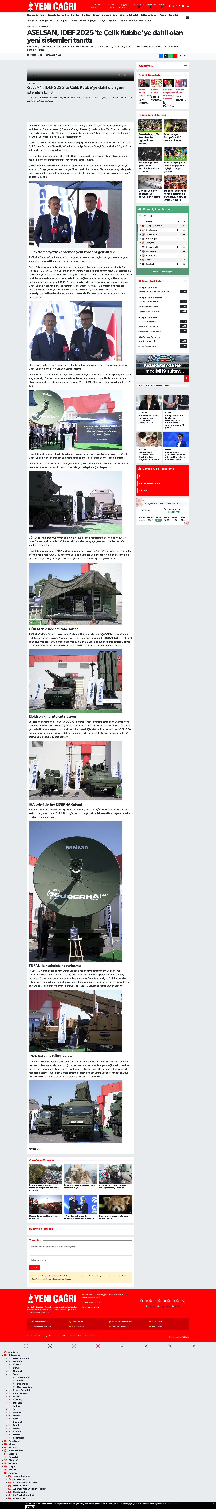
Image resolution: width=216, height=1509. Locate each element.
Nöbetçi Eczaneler (39, 1322)
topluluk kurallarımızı (52, 1276)
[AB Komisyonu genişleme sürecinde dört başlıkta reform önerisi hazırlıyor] (176, 439)
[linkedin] (194, 1346)
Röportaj (173, 15)
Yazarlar (12, 1447)
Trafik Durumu (157, 1322)
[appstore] (150, 1306)
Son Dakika (145, 20)
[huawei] (175, 1306)
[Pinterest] (151, 1301)
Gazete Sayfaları (36, 15)
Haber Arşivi (157, 1327)
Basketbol (22, 1384)
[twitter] (50, 1346)
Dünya (96, 15)
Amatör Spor (23, 1377)
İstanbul (122, 20)
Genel (83, 20)
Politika (86, 15)
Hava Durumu (78, 1322)
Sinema (133, 20)
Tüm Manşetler (78, 1327)
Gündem (75, 15)
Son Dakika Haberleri (120, 1327)
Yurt (52, 20)
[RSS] (183, 1301)
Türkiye (44, 20)
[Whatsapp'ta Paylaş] (170, 56)
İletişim (12, 1470)
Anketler (13, 1463)
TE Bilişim (185, 1337)
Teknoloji (45, 26)
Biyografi (93, 20)
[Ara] (188, 6)
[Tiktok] (169, 1301)
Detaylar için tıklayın (162, 272)
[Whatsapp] (178, 1301)
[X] (147, 1301)
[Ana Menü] (187, 18)
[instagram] (74, 1346)
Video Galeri (32, 26)
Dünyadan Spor (25, 1387)
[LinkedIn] (160, 1301)
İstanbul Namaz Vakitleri (122, 1322)
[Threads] (174, 1301)
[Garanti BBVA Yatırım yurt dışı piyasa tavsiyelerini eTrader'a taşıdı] (149, 402)
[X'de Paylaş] (166, 56)
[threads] (170, 1346)
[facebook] (26, 1346)
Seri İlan (12, 1454)
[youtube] (98, 1346)
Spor (115, 15)
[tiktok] (146, 1346)
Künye (11, 1467)
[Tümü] (185, 66)
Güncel (73, 20)
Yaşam (163, 15)
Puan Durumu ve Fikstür (41, 1327)
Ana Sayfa (13, 1352)
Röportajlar (54, 15)
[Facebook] (142, 1301)
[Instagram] (156, 1301)
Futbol (20, 1381)
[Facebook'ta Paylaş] (161, 56)
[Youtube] (165, 1301)
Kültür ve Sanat (149, 15)
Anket (65, 15)
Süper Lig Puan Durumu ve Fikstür (29, 1489)
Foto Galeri (14, 1441)
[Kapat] (214, 1503)
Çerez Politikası (174, 1504)
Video (11, 1444)
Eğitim (112, 20)
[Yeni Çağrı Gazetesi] (52, 6)
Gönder (34, 1267)
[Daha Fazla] (175, 56)
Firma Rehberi (15, 1451)
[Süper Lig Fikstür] (185, 281)
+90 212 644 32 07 (93, 1302)
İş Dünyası (62, 20)
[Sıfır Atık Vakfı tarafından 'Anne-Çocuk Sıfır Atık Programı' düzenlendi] (149, 439)
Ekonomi (106, 15)
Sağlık (103, 20)
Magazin (33, 20)
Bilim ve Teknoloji (129, 15)
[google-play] (163, 1306)
